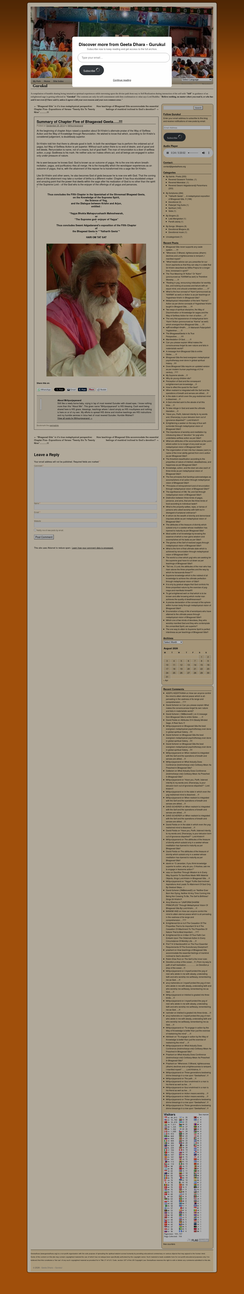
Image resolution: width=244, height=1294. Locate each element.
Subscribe (89, 71)
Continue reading (122, 80)
